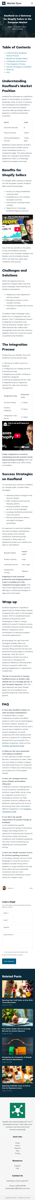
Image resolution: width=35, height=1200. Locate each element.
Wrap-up (10, 69)
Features (17, 1148)
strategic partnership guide (13, 746)
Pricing (17, 1153)
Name (6, 913)
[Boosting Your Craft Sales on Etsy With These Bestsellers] (17, 989)
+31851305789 (20, 1186)
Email (6, 920)
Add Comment (9, 935)
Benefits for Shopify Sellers (17, 58)
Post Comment (9, 961)
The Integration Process (15, 64)
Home (17, 1143)
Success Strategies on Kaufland (18, 67)
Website (6, 927)
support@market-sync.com (20, 1188)
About (17, 1145)
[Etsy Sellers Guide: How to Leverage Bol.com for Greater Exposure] (17, 1017)
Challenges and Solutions (16, 61)
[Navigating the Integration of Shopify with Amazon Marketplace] (17, 1046)
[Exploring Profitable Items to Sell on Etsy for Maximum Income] (17, 1074)
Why (17, 1151)
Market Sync (14, 3)
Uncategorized (17, 29)
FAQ (8, 72)
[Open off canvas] (32, 3)
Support (17, 1166)
